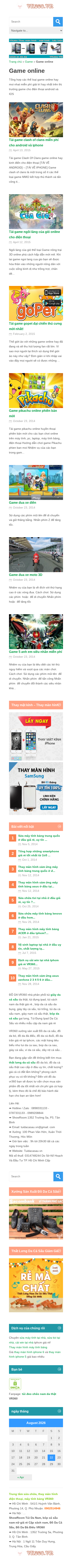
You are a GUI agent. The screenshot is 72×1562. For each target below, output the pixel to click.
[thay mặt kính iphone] (36, 759)
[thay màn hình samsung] (36, 814)
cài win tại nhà (24, 1342)
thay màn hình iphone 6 (29, 1352)
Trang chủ (15, 61)
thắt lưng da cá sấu (22, 1062)
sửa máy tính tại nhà (33, 1337)
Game (29, 61)
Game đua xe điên (22, 502)
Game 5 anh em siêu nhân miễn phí (35, 651)
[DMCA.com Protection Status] (15, 1389)
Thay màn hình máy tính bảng (28, 1347)
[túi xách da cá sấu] (36, 1238)
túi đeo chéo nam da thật (39, 1393)
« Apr (20, 1477)
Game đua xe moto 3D (25, 575)
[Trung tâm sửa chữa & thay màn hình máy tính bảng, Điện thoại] (36, 6)
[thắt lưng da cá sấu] (36, 1311)
